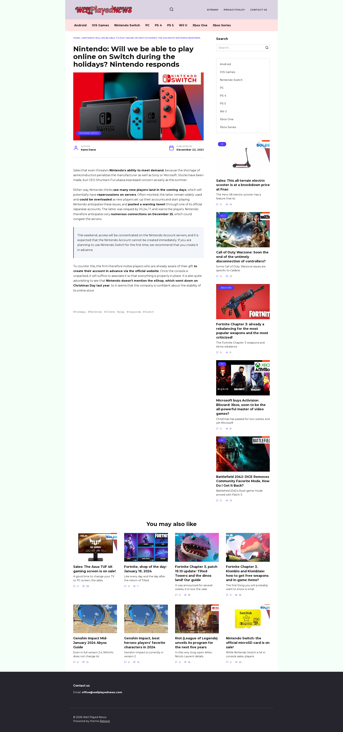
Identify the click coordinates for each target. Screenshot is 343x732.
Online (110, 312)
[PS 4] (243, 245)
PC (147, 25)
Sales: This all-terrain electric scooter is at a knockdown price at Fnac (243, 184)
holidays (80, 312)
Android (80, 25)
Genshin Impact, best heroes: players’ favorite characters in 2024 (144, 642)
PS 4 (158, 25)
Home (76, 38)
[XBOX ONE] (243, 317)
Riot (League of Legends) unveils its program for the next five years (196, 642)
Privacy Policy (234, 9)
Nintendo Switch (127, 25)
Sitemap (212, 9)
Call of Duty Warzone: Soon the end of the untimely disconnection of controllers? (242, 256)
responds (135, 312)
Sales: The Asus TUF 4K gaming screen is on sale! (94, 569)
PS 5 (170, 25)
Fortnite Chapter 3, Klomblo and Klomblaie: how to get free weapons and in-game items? (247, 573)
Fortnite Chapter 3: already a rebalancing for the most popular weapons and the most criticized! (242, 330)
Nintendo (96, 312)
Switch (149, 312)
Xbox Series (222, 25)
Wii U (183, 25)
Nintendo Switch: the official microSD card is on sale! (248, 642)
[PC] (243, 173)
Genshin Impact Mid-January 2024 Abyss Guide (90, 642)
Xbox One (200, 25)
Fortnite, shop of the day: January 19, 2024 (145, 569)
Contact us (258, 9)
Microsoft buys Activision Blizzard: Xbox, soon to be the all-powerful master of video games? (241, 406)
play (122, 312)
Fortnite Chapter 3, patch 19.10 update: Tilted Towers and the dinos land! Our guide (196, 573)
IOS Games (100, 25)
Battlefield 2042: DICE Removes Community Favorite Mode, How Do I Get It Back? (242, 481)
